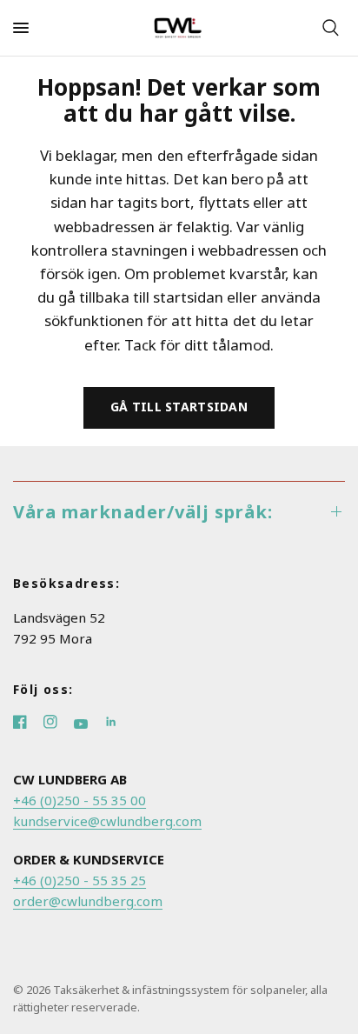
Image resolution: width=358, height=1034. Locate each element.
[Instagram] (58, 723)
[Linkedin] (117, 723)
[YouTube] (89, 723)
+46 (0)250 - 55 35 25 (79, 880)
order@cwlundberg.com (87, 901)
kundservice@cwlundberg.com (107, 821)
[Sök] (330, 28)
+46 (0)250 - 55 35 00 (79, 800)
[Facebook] (28, 723)
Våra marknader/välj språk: (143, 512)
